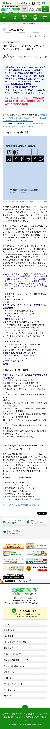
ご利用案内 (8, 678)
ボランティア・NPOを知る (15, 642)
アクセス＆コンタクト (13, 684)
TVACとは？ (9, 630)
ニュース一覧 (14, 24)
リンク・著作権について (14, 666)
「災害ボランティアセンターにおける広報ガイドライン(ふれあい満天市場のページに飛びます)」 (25, 118)
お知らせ (24, 24)
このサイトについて (12, 654)
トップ (5, 24)
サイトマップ (9, 690)
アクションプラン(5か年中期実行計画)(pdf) (21, 505)
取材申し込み (9, 672)
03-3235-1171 (28, 610)
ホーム (7, 624)
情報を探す (8, 636)
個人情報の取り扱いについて (16, 660)
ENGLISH (8, 696)
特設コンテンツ (10, 648)
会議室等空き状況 (23, 3)
